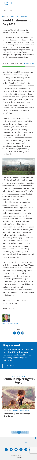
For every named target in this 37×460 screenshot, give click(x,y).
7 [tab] (23, 432)
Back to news (7, 10)
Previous (1, 397)
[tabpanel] (18, 407)
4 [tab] (17, 432)
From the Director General (19, 16)
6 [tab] (21, 432)
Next (36, 397)
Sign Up (10, 366)
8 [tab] (25, 432)
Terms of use (19, 457)
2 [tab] (13, 432)
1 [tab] (11, 432)
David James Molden (9, 323)
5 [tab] (19, 432)
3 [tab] (15, 432)
